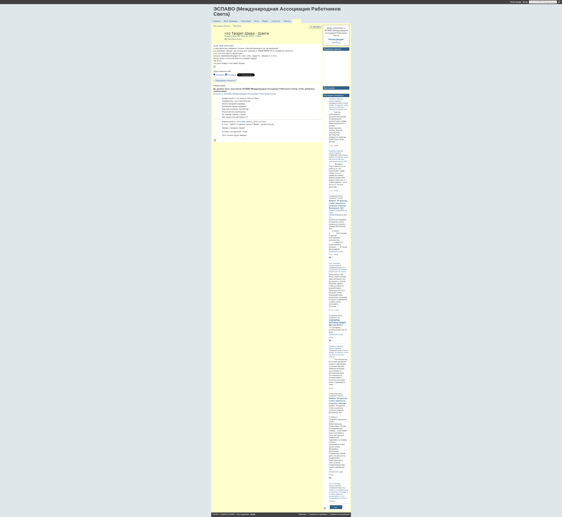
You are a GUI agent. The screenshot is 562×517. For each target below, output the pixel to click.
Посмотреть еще (336, 252)
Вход (525, 2)
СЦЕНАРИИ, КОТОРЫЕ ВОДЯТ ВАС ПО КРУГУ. (337, 322)
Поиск (559, 2)
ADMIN (232, 514)
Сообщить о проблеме (318, 514)
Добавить (317, 27)
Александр (241, 122)
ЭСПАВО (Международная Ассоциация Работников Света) (277, 11)
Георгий (332, 99)
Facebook (232, 75)
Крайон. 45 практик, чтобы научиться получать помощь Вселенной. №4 (338, 107)
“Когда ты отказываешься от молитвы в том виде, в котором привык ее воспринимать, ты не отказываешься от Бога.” (338, 494)
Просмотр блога (234, 39)
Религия (336, 220)
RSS (215, 140)
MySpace (220, 75)
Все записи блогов (221, 26)
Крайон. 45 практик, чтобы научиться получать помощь (338, 354)
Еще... (336, 507)
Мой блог (237, 26)
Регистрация (515, 2)
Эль (330, 263)
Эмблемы (302, 514)
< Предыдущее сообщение (224, 80)
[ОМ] (218, 39)
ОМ (238, 36)
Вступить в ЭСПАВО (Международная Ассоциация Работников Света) (244, 94)
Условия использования (339, 514)
